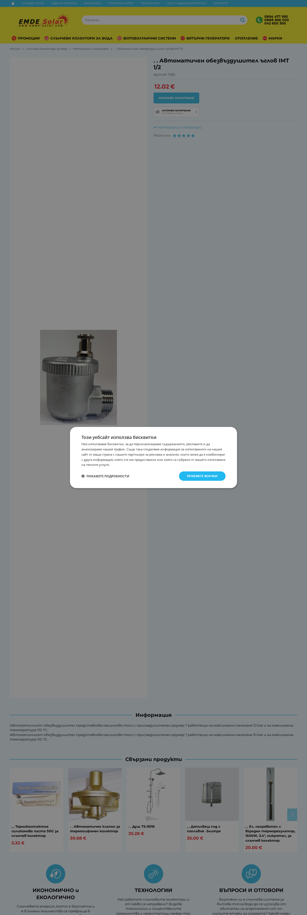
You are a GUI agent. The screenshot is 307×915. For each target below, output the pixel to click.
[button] (105, 476)
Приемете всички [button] (202, 476)
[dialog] (153, 457)
